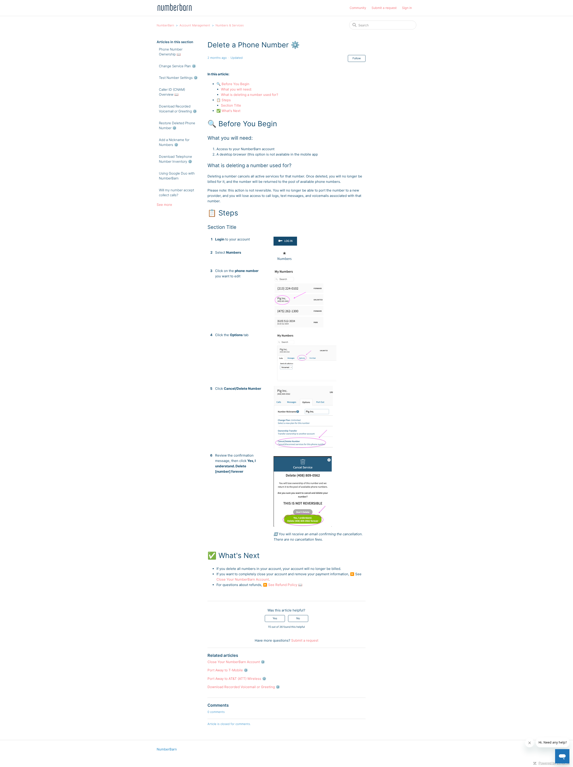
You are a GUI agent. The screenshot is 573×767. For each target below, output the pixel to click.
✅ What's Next (228, 111)
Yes (275, 618)
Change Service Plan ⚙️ (177, 66)
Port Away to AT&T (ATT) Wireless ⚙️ (236, 678)
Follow (357, 58)
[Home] (174, 10)
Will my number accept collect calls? (176, 192)
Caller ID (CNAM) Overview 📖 (172, 92)
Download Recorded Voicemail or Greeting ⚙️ (178, 109)
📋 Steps (224, 100)
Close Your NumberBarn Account (242, 579)
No (298, 618)
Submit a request (384, 8)
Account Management (195, 25)
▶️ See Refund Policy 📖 (282, 585)
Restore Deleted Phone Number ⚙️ (177, 125)
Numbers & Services (230, 25)
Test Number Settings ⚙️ (178, 78)
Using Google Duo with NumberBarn (177, 176)
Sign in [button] (407, 8)
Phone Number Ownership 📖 (170, 52)
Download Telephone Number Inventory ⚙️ (175, 159)
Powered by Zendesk (554, 763)
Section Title (231, 105)
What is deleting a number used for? (249, 95)
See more (164, 204)
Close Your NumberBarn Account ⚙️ (236, 662)
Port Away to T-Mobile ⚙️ (227, 670)
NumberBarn (165, 25)
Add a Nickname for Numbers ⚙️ (174, 142)
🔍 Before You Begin (233, 84)
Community (358, 8)
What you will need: (237, 89)
